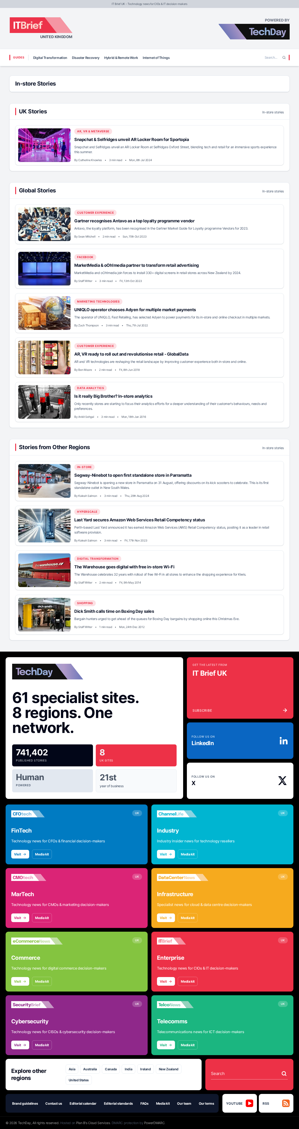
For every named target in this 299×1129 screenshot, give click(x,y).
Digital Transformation (50, 58)
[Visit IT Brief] (182, 941)
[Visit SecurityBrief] (37, 1004)
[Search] (284, 57)
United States (79, 1080)
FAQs (144, 1103)
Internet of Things (156, 58)
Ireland (145, 1069)
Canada (111, 1069)
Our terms (206, 1103)
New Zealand (168, 1069)
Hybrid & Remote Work (121, 58)
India (128, 1069)
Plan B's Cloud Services (93, 1123)
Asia (72, 1069)
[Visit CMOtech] (37, 877)
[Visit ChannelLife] (182, 814)
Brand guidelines (25, 1103)
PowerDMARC (154, 1123)
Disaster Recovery (86, 58)
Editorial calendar (83, 1103)
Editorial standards (118, 1103)
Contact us (53, 1103)
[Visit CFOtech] (37, 814)
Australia (90, 1069)
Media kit (42, 854)
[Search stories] (284, 1073)
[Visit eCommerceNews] (37, 941)
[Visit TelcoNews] (182, 1004)
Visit (17, 854)
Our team (184, 1103)
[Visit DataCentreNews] (182, 877)
